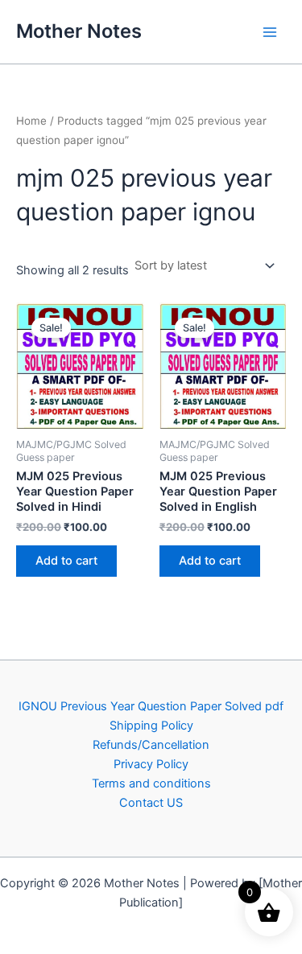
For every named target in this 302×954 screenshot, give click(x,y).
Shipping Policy (151, 725)
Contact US (151, 803)
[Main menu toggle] (270, 31)
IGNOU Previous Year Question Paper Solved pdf (151, 706)
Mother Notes (79, 31)
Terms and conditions (151, 783)
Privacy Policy (151, 764)
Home (31, 120)
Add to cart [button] (66, 560)
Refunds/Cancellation (151, 745)
